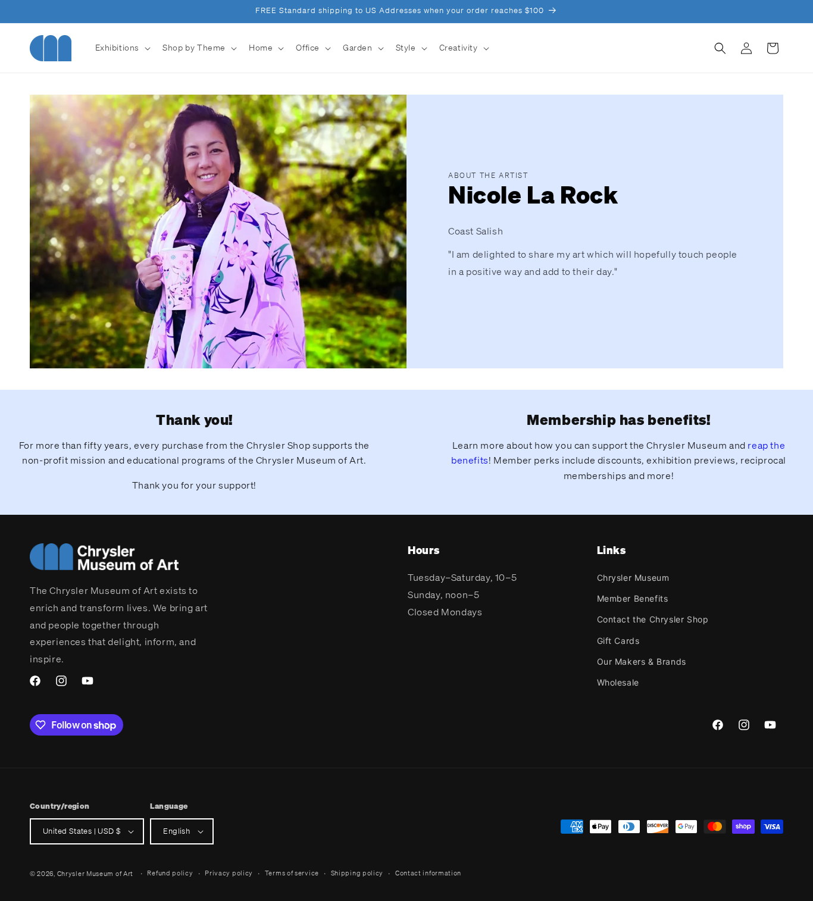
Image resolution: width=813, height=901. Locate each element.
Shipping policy (357, 873)
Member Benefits (632, 598)
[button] (122, 47)
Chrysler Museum (633, 577)
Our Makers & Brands (641, 661)
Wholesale (618, 682)
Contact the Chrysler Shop (653, 619)
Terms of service (292, 873)
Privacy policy (229, 873)
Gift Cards (618, 641)
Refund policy (170, 873)
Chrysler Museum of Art (95, 873)
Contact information (428, 873)
